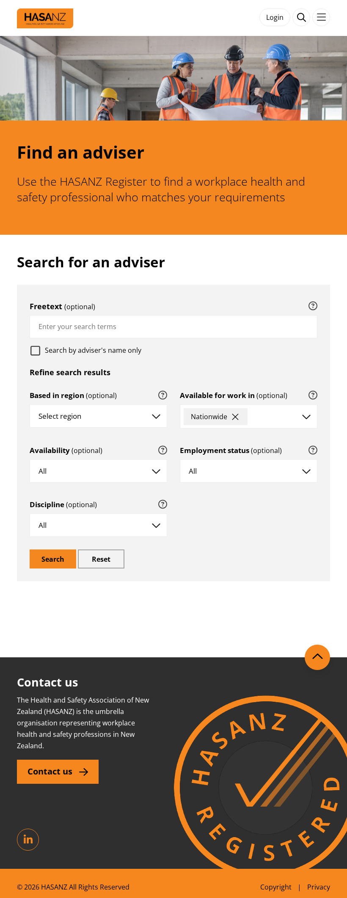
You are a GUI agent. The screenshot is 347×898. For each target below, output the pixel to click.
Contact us (50, 771)
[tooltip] (312, 306)
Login (275, 17)
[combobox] (173, 326)
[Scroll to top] (317, 657)
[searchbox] (257, 418)
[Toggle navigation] (321, 17)
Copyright (276, 887)
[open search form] (301, 17)
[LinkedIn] (28, 840)
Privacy (318, 887)
